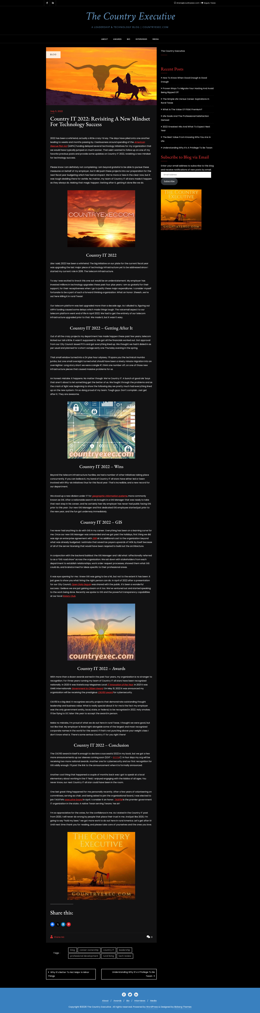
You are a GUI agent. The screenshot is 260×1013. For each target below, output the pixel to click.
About (105, 1000)
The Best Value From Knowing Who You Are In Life (186, 139)
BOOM (116, 757)
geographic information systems (109, 495)
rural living (108, 955)
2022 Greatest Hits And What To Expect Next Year (185, 128)
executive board (73, 799)
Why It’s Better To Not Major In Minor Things (68, 974)
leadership (124, 950)
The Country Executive (173, 51)
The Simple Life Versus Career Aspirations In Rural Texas (185, 100)
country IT (108, 950)
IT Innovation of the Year (120, 684)
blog (72, 950)
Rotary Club (69, 596)
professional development (84, 955)
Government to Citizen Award (87, 688)
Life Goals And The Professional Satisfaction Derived (185, 118)
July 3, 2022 (56, 111)
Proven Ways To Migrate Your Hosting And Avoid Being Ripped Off (187, 90)
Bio (127, 1000)
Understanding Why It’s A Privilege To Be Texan (133, 974)
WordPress (152, 1006)
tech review (125, 955)
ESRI (94, 538)
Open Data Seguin (81, 584)
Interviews (139, 1000)
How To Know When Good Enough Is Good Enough (184, 79)
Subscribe (169, 181)
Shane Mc (58, 937)
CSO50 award (105, 692)
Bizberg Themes (182, 1006)
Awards (117, 1000)
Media (153, 1000)
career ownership (89, 950)
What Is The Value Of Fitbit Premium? (182, 109)
